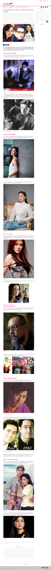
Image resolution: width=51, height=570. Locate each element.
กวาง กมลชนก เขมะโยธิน (6, 542)
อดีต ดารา (25, 542)
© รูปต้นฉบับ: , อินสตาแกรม (7, 451)
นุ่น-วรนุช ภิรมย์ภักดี (15, 542)
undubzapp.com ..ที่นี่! (44, 0)
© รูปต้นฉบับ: (5, 92)
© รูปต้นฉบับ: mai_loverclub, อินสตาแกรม (8, 304)
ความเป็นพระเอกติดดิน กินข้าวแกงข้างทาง (16, 56)
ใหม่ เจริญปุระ (7, 543)
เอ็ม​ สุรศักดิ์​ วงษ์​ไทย (29, 542)
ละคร (18, 542)
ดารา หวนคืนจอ (11, 542)
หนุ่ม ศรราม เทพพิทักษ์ (21, 542)
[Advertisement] (19, 18)
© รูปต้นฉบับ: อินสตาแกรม (7, 131)
